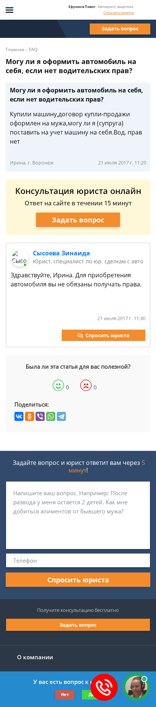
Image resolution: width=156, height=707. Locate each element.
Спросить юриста (118, 12)
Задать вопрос (120, 28)
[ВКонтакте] (18, 416)
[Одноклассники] (29, 416)
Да (91, 694)
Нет (65, 694)
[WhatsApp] (50, 416)
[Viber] (40, 416)
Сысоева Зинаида (61, 253)
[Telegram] (61, 416)
